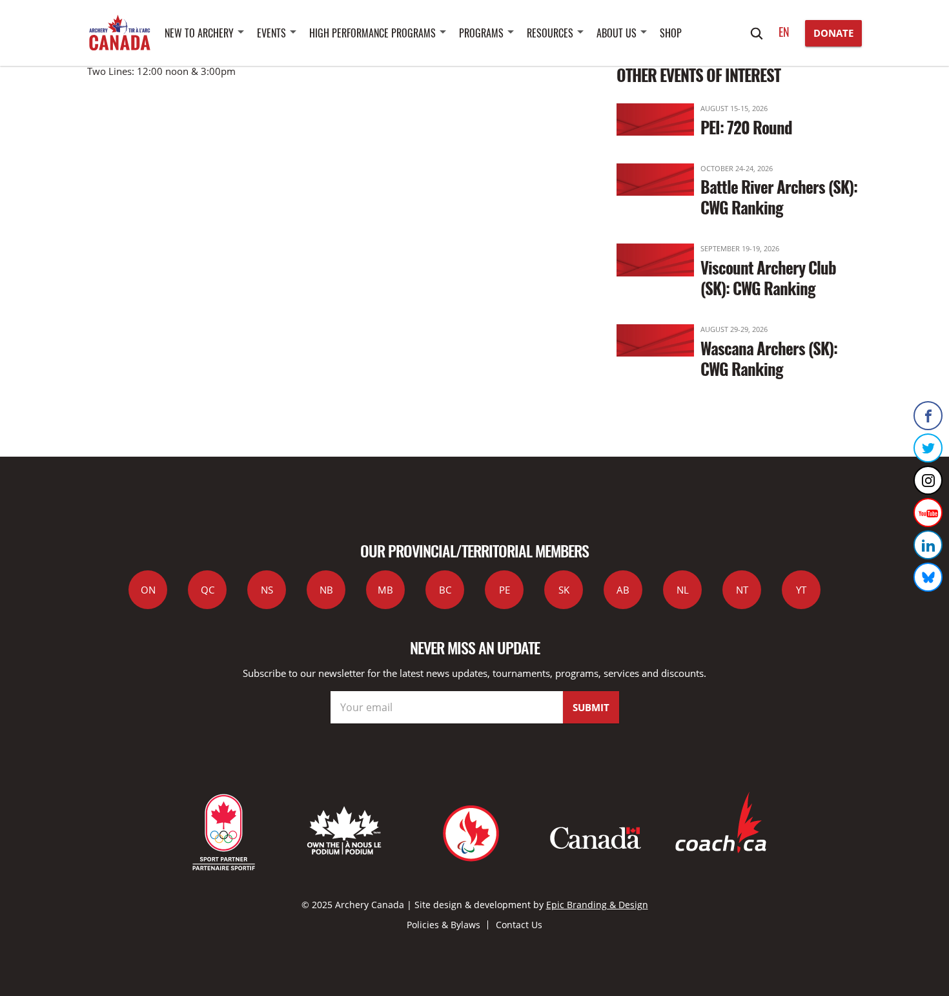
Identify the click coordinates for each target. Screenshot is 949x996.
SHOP (671, 33)
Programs (481, 33)
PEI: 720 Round (746, 127)
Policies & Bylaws (443, 924)
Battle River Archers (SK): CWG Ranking (778, 196)
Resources (550, 33)
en (784, 31)
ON (148, 589)
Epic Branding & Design (597, 904)
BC (445, 589)
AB (623, 589)
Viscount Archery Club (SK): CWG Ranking (768, 277)
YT (801, 589)
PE (504, 589)
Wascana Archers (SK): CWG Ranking (768, 358)
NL (683, 589)
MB (385, 589)
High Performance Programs (372, 33)
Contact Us (519, 924)
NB (326, 589)
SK (563, 589)
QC (207, 589)
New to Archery (199, 33)
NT (742, 589)
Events (271, 33)
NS (267, 589)
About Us (617, 33)
